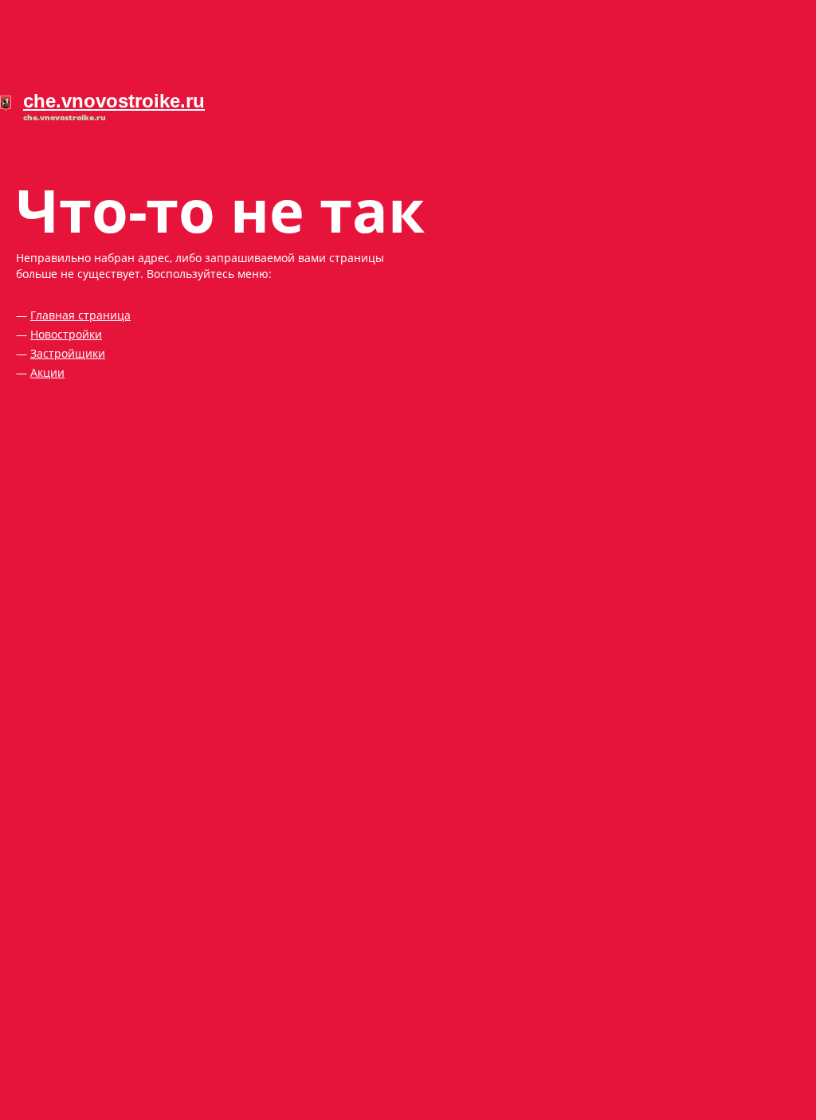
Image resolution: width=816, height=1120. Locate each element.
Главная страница (80, 315)
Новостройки (66, 334)
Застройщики (67, 353)
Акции (47, 372)
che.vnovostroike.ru (114, 101)
